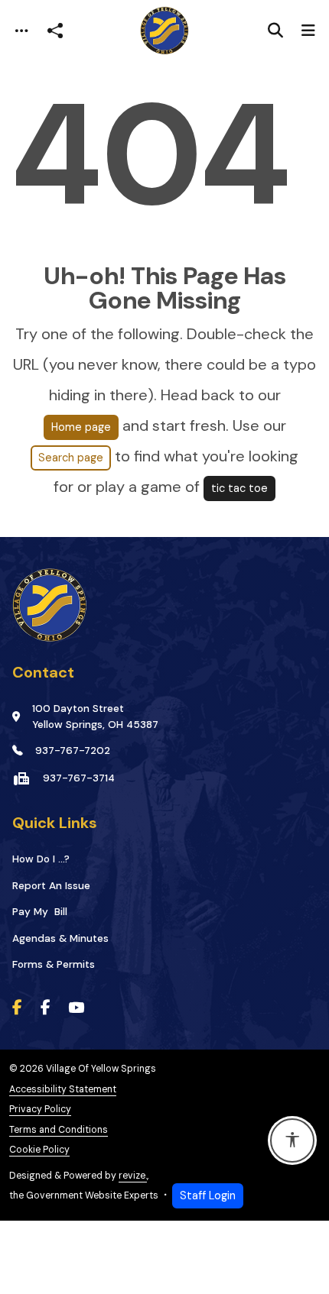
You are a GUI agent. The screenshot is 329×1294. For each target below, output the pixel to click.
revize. (133, 1175)
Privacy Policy (40, 1109)
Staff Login (208, 1195)
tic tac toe (239, 488)
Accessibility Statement (62, 1089)
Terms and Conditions (58, 1130)
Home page (81, 427)
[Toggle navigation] (21, 31)
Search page (70, 457)
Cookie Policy (39, 1150)
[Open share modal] (55, 31)
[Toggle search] (275, 30)
